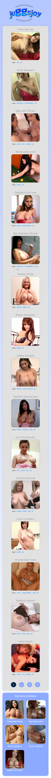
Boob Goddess (15, 746)
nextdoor (25, 429)
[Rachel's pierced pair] (25, 413)
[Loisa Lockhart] (25, 535)
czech (19, 144)
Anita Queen (25, 641)
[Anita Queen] (25, 658)
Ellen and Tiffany (25, 111)
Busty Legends (36, 746)
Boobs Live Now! (15, 770)
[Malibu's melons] (25, 617)
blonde (19, 307)
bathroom (20, 103)
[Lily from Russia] (25, 454)
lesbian (28, 144)
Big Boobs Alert (36, 721)
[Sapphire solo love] (25, 209)
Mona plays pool (25, 151)
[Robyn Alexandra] (25, 331)
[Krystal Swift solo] (25, 576)
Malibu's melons (25, 600)
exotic (24, 389)
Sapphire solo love (25, 192)
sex (18, 62)
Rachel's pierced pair (25, 396)
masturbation (29, 103)
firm (18, 470)
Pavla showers (25, 70)
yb (21, 62)
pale (28, 633)
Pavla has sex (25, 29)
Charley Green (25, 274)
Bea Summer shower (25, 233)
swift (34, 593)
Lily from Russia (25, 437)
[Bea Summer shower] (25, 250)
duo (23, 144)
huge (24, 633)
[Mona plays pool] (25, 168)
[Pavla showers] (25, 87)
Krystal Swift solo (25, 559)
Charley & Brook (25, 478)
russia (23, 470)
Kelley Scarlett (25, 355)
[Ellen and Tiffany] (25, 127)
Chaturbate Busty (15, 721)
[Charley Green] (25, 291)
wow (36, 266)
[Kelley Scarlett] (25, 372)
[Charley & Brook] (25, 495)
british (19, 225)
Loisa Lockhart (25, 519)
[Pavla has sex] (25, 46)
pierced (30, 389)
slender (28, 674)
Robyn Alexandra (25, 315)
